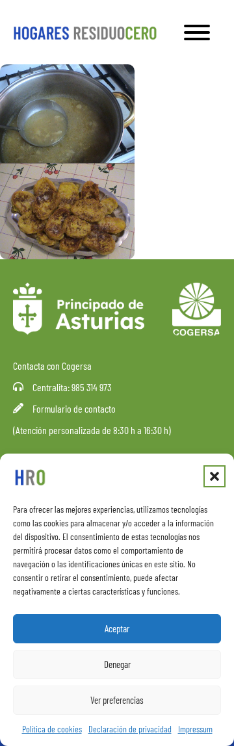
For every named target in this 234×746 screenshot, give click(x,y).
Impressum (195, 728)
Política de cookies (52, 728)
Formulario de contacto (74, 408)
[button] (214, 476)
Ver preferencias (117, 700)
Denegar (117, 664)
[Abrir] (197, 32)
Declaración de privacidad (130, 728)
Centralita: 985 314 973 (72, 387)
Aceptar (117, 628)
